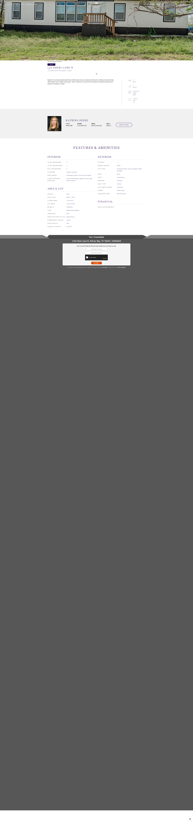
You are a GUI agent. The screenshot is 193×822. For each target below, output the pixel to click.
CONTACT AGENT (124, 124)
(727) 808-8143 (82, 125)
